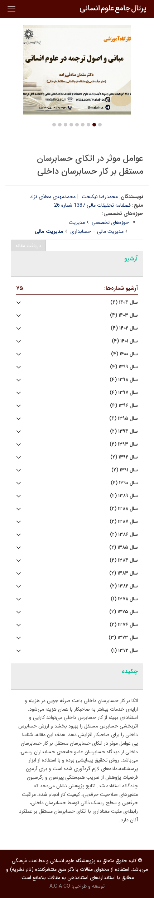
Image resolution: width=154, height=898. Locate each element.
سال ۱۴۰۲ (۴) (124, 328)
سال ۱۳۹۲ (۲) (124, 457)
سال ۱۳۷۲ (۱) (124, 650)
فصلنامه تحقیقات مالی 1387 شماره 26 (92, 205)
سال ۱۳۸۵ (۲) (123, 547)
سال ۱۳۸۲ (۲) (124, 586)
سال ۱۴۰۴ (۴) (124, 302)
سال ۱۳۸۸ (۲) (124, 509)
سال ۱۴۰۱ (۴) (125, 341)
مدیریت (77, 222)
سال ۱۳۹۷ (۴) (124, 393)
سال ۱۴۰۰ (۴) (124, 354)
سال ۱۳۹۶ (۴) (124, 405)
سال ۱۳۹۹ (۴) (124, 367)
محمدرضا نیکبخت (100, 197)
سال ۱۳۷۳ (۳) (123, 638)
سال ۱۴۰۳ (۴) (124, 315)
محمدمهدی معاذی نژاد (53, 197)
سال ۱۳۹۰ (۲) (124, 483)
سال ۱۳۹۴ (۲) (124, 431)
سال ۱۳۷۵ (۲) (123, 612)
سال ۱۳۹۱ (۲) (124, 470)
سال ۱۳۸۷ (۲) (124, 521)
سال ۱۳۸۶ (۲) (124, 534)
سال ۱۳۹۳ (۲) (124, 444)
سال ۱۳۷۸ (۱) (124, 599)
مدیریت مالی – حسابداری (97, 231)
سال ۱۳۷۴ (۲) (124, 625)
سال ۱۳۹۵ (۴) (123, 418)
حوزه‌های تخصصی (110, 222)
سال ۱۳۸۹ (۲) (124, 496)
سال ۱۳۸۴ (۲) (124, 560)
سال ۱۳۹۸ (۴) (124, 380)
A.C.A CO (59, 886)
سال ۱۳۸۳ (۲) (123, 573)
